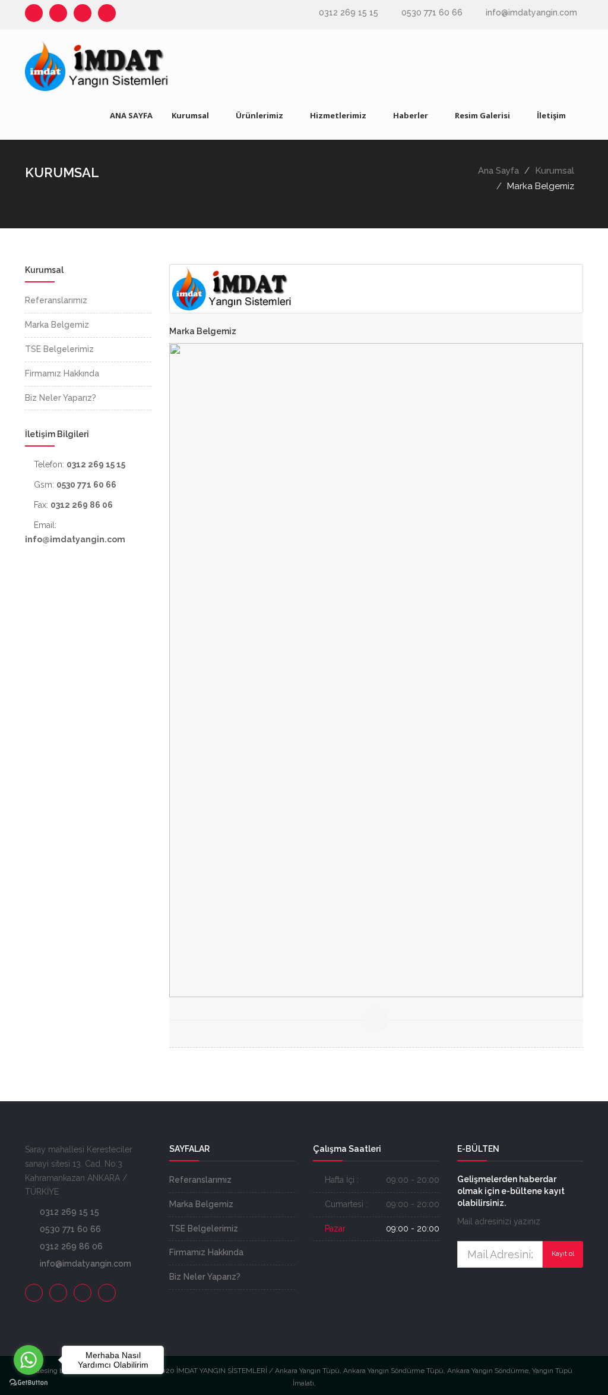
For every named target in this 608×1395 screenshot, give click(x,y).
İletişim (551, 115)
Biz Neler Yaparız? (204, 1276)
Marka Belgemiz (201, 1204)
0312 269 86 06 (71, 1246)
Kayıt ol (563, 1254)
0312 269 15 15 (348, 12)
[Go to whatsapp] (28, 1360)
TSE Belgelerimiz (203, 1228)
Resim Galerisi (482, 115)
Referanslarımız (200, 1180)
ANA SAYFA (131, 115)
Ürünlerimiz (259, 115)
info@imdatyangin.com (531, 12)
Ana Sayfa (498, 170)
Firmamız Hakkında (206, 1252)
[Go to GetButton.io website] (29, 1383)
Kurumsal (190, 115)
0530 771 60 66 (432, 12)
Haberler (410, 115)
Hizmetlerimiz (338, 115)
